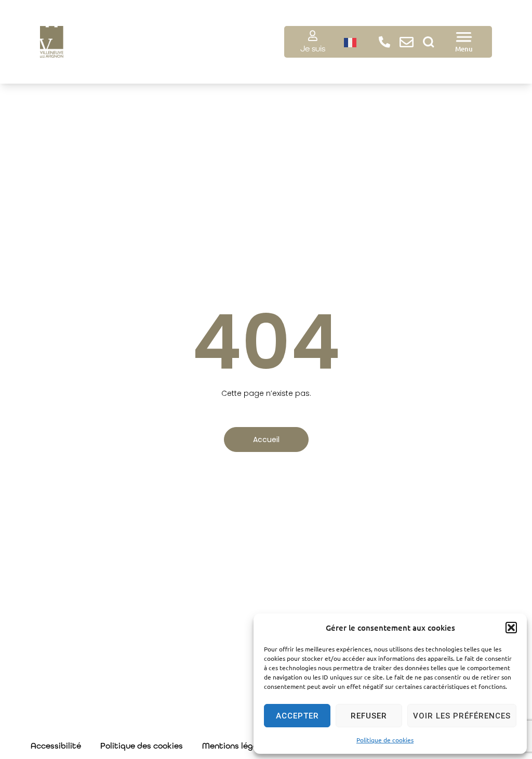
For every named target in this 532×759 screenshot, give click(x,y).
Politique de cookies (385, 740)
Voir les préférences (462, 716)
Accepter (297, 716)
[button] (511, 627)
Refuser (369, 716)
